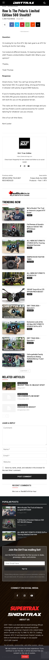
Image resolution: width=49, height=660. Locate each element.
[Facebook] (11, 24)
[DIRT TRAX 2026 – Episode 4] (13, 344)
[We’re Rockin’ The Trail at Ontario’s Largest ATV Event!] (13, 214)
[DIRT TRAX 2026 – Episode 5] (13, 311)
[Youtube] (28, 165)
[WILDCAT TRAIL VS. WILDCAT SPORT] (9, 386)
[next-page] (7, 415)
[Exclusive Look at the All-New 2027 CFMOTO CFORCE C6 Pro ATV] (13, 327)
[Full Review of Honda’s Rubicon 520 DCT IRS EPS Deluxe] (13, 230)
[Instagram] (24, 165)
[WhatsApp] (27, 24)
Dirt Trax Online (9, 19)
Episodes (30, 310)
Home (4, 6)
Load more (23, 371)
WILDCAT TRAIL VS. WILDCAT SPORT (31, 385)
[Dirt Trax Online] (24, 143)
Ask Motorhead (13, 6)
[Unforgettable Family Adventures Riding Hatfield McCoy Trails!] (13, 360)
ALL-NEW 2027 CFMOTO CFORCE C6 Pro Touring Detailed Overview (36, 243)
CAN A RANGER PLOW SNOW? (28, 396)
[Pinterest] (22, 24)
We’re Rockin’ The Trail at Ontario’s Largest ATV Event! (36, 210)
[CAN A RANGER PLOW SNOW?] (9, 397)
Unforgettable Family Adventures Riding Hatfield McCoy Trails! (35, 357)
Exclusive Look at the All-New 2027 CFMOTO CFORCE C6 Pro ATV (35, 324)
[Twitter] (17, 24)
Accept (25, 656)
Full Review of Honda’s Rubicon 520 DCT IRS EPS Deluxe (35, 227)
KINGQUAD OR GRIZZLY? (26, 407)
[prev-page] (3, 415)
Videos (30, 215)
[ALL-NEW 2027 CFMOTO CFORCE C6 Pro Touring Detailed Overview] (13, 246)
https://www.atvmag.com (24, 156)
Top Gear (30, 261)
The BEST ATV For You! (28, 491)
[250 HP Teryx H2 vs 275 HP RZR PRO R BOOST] (13, 295)
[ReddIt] (32, 24)
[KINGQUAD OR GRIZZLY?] (9, 408)
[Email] (38, 24)
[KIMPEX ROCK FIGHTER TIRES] (13, 262)
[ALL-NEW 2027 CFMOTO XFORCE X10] (13, 279)
